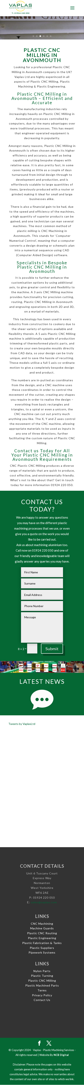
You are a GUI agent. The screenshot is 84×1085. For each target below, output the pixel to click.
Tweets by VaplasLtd (21, 724)
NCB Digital (61, 1055)
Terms (42, 990)
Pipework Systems (42, 952)
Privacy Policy (42, 995)
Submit (52, 648)
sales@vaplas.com (44, 902)
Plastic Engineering (42, 938)
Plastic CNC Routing (42, 933)
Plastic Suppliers (42, 948)
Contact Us (42, 1000)
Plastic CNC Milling (42, 980)
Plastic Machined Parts (42, 985)
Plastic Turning (42, 975)
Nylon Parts (42, 971)
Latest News (42, 681)
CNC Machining (42, 923)
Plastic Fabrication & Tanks (42, 943)
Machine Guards (42, 928)
